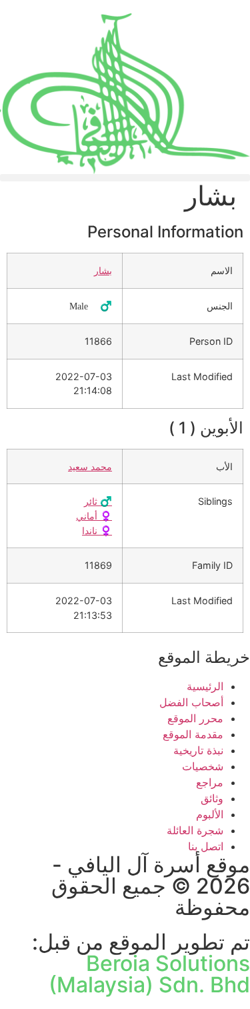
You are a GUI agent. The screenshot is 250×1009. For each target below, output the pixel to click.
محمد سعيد (90, 466)
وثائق (212, 798)
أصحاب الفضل (191, 702)
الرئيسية (205, 686)
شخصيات (202, 766)
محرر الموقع (195, 718)
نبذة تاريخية (198, 750)
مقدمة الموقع (193, 734)
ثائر (98, 501)
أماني (94, 516)
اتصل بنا (205, 846)
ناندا (97, 530)
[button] (125, 177)
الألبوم (209, 814)
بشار (103, 270)
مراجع (209, 782)
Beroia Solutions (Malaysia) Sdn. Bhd (149, 974)
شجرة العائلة (195, 830)
